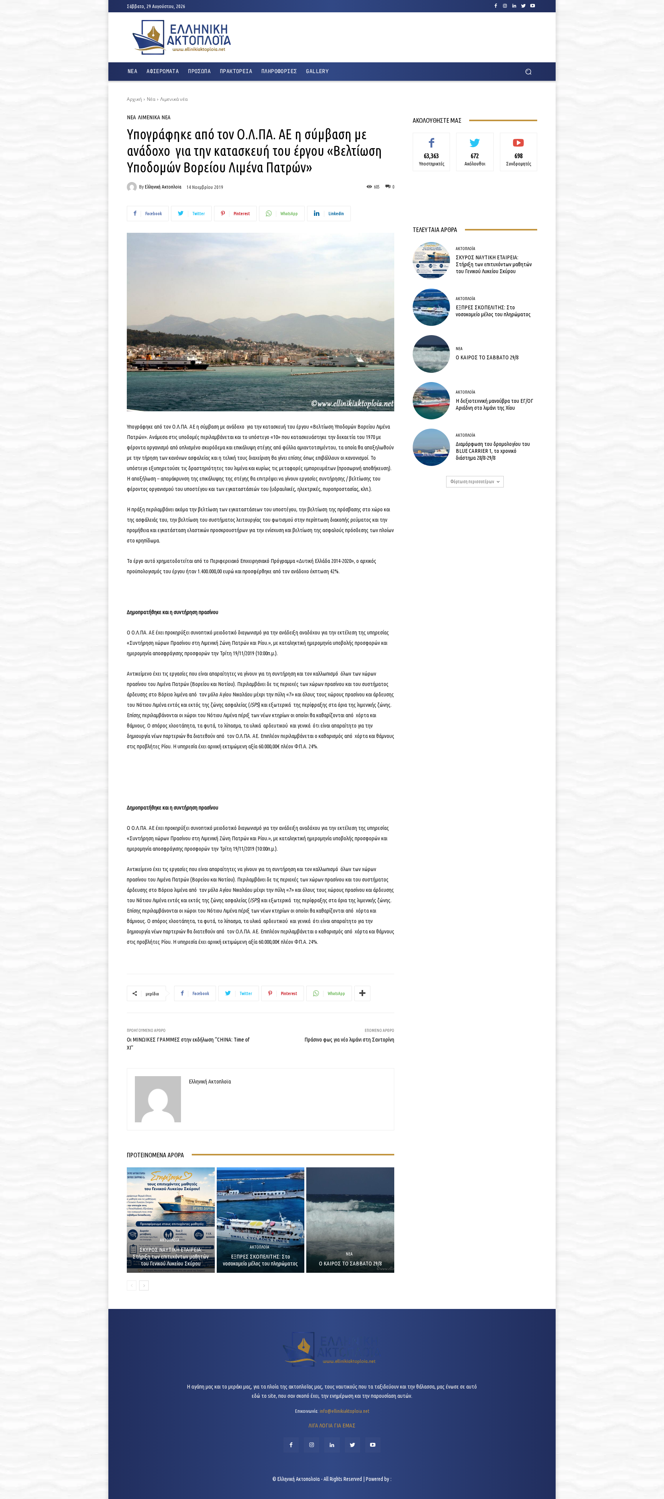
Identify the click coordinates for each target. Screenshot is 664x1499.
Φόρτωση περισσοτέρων (472, 481)
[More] (362, 993)
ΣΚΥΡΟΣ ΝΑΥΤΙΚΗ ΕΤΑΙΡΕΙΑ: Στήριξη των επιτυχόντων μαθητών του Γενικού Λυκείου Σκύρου (171, 1256)
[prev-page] (131, 1285)
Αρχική (134, 99)
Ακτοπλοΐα (169, 1240)
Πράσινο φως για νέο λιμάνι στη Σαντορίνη (349, 1039)
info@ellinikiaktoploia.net (344, 1411)
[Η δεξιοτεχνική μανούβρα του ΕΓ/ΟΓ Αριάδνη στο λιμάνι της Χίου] (431, 400)
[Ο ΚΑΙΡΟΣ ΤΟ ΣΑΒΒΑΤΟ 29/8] (350, 1220)
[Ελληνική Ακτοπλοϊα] (133, 187)
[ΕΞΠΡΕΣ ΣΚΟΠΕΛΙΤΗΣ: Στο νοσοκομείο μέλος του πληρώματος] (261, 1220)
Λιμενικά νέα (174, 99)
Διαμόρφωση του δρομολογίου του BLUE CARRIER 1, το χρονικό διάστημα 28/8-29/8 (493, 451)
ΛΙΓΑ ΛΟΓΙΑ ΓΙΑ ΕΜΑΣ (332, 1425)
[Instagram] (505, 6)
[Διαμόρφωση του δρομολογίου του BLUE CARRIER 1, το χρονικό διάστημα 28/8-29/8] (431, 447)
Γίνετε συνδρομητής (518, 141)
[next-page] (144, 1285)
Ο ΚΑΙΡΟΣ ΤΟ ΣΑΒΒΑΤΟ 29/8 (350, 1263)
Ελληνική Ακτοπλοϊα (163, 186)
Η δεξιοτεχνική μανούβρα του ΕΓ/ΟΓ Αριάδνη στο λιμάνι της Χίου (494, 404)
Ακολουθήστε (475, 138)
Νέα (151, 99)
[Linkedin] (514, 6)
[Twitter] (523, 6)
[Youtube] (532, 6)
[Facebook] (495, 6)
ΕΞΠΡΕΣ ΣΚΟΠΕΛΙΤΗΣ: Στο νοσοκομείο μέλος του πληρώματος (260, 1260)
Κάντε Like (431, 138)
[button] (528, 72)
